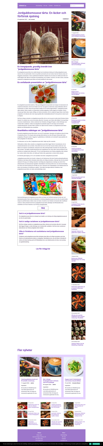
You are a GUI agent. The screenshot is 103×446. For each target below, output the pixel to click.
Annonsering (39, 5)
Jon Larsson (32, 19)
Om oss (45, 5)
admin (32, 383)
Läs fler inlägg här (43, 249)
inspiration (23, 385)
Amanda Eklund (76, 383)
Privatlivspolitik (96, 443)
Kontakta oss (57, 5)
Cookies (51, 5)
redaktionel (66, 19)
